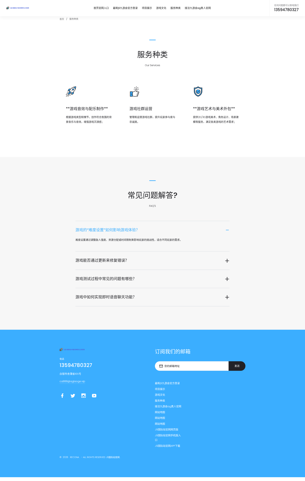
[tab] (152, 230)
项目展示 (147, 8)
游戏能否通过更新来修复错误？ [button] (102, 260)
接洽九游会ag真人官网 (198, 8)
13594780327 (286, 10)
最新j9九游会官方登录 (125, 8)
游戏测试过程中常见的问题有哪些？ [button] (105, 278)
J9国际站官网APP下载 (167, 446)
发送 (237, 366)
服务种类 (175, 8)
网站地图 (160, 412)
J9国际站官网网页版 (166, 429)
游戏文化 (161, 8)
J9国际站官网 (113, 457)
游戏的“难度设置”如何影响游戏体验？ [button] (107, 229)
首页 (62, 19)
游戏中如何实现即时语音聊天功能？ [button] (105, 297)
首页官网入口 (101, 8)
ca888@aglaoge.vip (72, 381)
